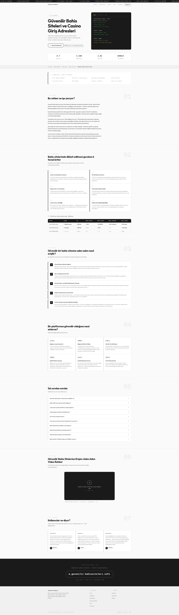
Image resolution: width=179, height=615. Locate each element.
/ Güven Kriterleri (93, 601)
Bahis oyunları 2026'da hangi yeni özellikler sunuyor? (89, 439)
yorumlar (120, 4)
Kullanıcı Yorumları (97, 81)
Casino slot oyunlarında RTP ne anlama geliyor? (89, 407)
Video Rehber (75, 81)
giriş (95, 4)
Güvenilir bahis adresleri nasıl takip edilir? (89, 434)
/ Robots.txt (114, 595)
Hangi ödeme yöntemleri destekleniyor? (89, 412)
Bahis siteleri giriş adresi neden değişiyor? (89, 403)
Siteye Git (127, 4)
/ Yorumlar (92, 606)
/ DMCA (113, 598)
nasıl (109, 4)
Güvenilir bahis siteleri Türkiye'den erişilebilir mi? (89, 398)
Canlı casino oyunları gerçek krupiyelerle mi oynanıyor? (89, 421)
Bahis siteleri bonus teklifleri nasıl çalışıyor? (89, 425)
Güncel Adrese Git (57, 45)
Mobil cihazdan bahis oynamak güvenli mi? (89, 430)
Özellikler (64, 66)
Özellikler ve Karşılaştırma (79, 78)
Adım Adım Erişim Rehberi (98, 78)
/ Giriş (91, 593)
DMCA (130, 612)
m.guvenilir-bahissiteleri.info (89, 574)
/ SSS (91, 603)
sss (114, 4)
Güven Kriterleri (115, 78)
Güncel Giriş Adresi (116, 81)
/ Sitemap (114, 593)
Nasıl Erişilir (72, 66)
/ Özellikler (92, 595)
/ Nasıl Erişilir (92, 598)
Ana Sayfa (50, 66)
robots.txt (125, 612)
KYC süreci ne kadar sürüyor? (89, 416)
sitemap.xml (119, 612)
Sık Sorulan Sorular (57, 81)
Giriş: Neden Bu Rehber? (58, 78)
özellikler (102, 4)
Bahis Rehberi (57, 66)
